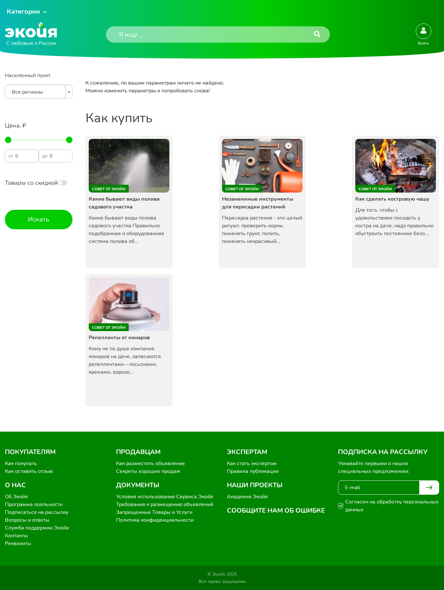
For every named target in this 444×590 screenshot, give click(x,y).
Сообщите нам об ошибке (276, 510)
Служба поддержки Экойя (37, 527)
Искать (38, 219)
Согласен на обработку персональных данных (392, 505)
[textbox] (37, 92)
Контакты (16, 535)
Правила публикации (253, 471)
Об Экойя (16, 496)
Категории (23, 11)
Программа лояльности (33, 504)
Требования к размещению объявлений (164, 504)
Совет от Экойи (108, 189)
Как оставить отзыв (29, 471)
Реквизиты (18, 543)
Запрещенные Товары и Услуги (154, 512)
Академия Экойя (247, 496)
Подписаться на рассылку (36, 512)
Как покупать (21, 463)
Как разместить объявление (150, 463)
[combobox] (38, 92)
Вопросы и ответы (27, 520)
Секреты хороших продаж (148, 471)
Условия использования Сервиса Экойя (164, 496)
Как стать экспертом (252, 463)
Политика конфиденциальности (155, 520)
